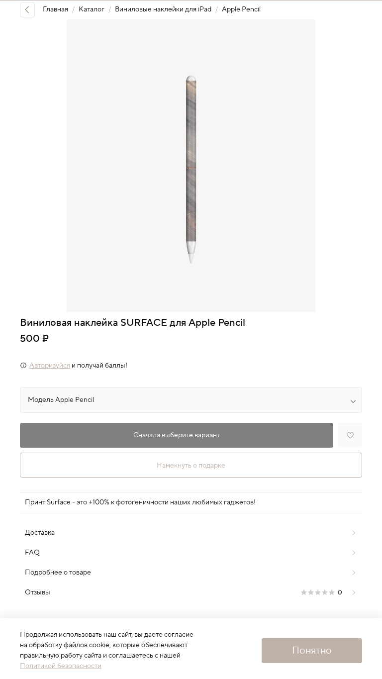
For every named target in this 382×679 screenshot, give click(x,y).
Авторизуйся (49, 365)
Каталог (91, 9)
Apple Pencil (241, 9)
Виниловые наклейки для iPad (163, 9)
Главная (55, 9)
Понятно (312, 650)
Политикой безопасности (60, 666)
